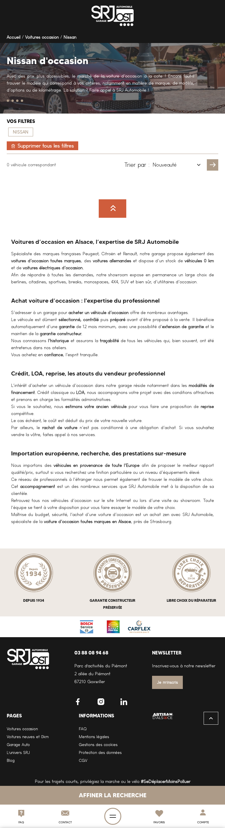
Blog (11, 760)
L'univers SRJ (18, 752)
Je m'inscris (167, 682)
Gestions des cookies (98, 744)
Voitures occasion (42, 37)
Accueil (14, 37)
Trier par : (137, 164)
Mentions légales (94, 736)
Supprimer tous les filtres (46, 146)
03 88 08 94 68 (91, 653)
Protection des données (100, 752)
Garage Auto (18, 744)
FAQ (83, 728)
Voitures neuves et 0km (28, 736)
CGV (83, 760)
